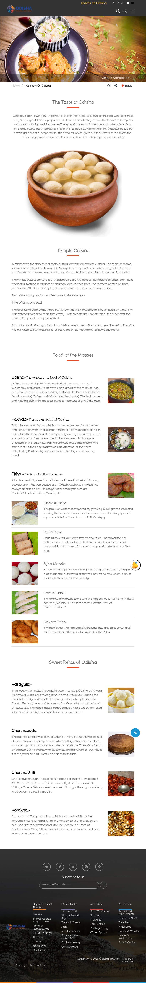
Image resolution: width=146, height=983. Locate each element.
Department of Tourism (42, 906)
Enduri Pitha (54, 593)
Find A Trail (69, 911)
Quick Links (69, 904)
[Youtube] (73, 867)
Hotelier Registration (41, 928)
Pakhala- (40, 420)
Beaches (124, 922)
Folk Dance (97, 924)
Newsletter (39, 946)
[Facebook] (60, 867)
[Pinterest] (99, 867)
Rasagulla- (22, 685)
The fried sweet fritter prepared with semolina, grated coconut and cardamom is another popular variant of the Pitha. (87, 630)
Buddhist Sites (128, 918)
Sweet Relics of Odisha (73, 662)
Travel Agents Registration (42, 920)
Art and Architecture (115, 78)
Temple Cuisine (73, 251)
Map (64, 927)
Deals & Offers (70, 922)
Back (128, 86)
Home (16, 86)
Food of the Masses (73, 355)
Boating (95, 915)
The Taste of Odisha (73, 102)
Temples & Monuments (126, 913)
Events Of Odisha (94, 3)
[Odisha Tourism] (19, 9)
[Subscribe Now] (103, 885)
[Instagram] (86, 867)
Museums (125, 927)
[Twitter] (46, 867)
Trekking (95, 920)
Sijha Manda (55, 564)
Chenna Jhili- (24, 773)
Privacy (20, 965)
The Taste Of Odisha (37, 86)
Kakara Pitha (55, 622)
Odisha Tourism (109, 959)
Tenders (38, 937)
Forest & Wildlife (129, 931)
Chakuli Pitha (55, 503)
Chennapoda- (25, 731)
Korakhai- (21, 811)
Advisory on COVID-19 (69, 937)
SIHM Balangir (42, 933)
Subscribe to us (73, 877)
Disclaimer (40, 950)
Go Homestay (70, 942)
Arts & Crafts (127, 942)
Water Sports (98, 932)
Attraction (125, 904)
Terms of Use (38, 965)
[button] (118, 11)
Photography (99, 928)
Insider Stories (70, 931)
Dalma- (42, 378)
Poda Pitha (53, 532)
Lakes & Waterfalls (125, 937)
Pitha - (37, 474)
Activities (96, 904)
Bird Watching (99, 911)
